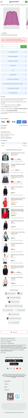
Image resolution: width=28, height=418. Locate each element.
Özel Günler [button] (6, 389)
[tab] (14, 381)
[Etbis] (10, 396)
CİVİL (2, 33)
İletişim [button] (5, 387)
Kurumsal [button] (6, 384)
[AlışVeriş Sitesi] (26, 2)
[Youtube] (17, 368)
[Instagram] (14, 368)
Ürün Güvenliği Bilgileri (23, 125)
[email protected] (12, 340)
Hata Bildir (14, 332)
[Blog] (20, 368)
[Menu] (1, 2)
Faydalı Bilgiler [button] (7, 381)
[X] (11, 368)
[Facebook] (8, 368)
